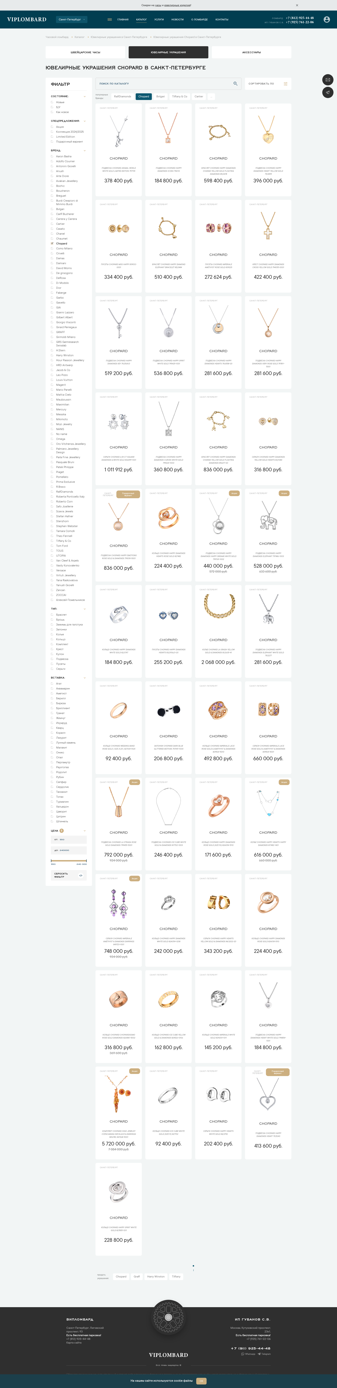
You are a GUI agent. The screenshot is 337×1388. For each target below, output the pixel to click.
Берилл (61, 698)
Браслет (61, 614)
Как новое (62, 112)
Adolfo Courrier (65, 161)
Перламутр (63, 762)
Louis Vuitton (64, 380)
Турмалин (62, 801)
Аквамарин (63, 688)
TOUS (59, 551)
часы (158, 5)
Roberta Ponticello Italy (70, 496)
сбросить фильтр (61, 875)
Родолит (61, 772)
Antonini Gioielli (66, 166)
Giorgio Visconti (66, 322)
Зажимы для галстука (69, 624)
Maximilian (62, 404)
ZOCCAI (61, 595)
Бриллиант (63, 708)
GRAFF (60, 332)
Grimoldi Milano (65, 337)
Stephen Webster (67, 526)
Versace (61, 570)
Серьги (60, 669)
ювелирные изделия (177, 5)
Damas (60, 258)
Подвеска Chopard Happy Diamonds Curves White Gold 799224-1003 (168, 460)
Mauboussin (63, 399)
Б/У (58, 107)
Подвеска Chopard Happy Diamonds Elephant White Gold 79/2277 (268, 653)
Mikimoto (62, 419)
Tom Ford (62, 546)
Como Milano (64, 248)
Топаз (59, 797)
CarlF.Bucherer (65, 214)
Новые (60, 102)
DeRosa (61, 278)
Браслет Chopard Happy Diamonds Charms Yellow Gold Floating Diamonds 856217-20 (218, 460)
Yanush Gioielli (65, 585)
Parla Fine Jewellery (68, 457)
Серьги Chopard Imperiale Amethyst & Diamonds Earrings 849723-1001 (118, 942)
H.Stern (60, 350)
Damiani (61, 263)
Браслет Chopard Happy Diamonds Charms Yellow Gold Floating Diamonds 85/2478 (218, 171)
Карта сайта (73, 1342)
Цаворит (61, 811)
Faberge (61, 293)
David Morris (64, 268)
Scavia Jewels (64, 511)
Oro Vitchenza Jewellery (71, 444)
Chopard (61, 243)
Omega (60, 439)
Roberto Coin (64, 501)
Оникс (60, 752)
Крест (60, 649)
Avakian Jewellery (67, 181)
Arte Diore (62, 176)
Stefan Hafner (64, 516)
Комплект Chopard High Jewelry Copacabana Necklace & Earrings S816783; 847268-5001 (119, 1134)
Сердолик (62, 787)
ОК (201, 1381)
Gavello (60, 302)
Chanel (60, 233)
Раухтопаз (62, 767)
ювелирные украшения (168, 52)
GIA (58, 307)
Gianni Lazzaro (65, 312)
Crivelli (60, 253)
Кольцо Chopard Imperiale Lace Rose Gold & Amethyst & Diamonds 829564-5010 (218, 749)
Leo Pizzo (62, 375)
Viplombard (27, 20)
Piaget (60, 472)
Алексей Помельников (70, 600)
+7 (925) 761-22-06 (300, 22)
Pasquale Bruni (65, 462)
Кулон (60, 654)
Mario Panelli (64, 390)
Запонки (61, 629)
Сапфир (61, 782)
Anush (60, 171)
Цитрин (61, 816)
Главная (122, 19)
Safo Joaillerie (64, 506)
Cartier (60, 224)
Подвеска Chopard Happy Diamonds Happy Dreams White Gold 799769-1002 (218, 557)
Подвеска (62, 659)
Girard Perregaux (66, 327)
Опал (59, 757)
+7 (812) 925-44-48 (300, 18)
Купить (118, 191)
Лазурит (61, 738)
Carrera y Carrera (66, 219)
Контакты (222, 19)
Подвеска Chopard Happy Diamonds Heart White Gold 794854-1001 (268, 1038)
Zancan (60, 590)
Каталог (141, 19)
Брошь (60, 619)
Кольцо (60, 639)
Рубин (60, 777)
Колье (60, 634)
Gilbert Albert (64, 317)
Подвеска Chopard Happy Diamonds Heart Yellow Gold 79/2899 (268, 171)
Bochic (60, 186)
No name (61, 434)
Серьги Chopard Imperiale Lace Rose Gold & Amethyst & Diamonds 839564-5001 (268, 749)
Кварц (60, 728)
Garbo (60, 297)
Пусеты (60, 664)
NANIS (60, 429)
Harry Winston (65, 355)
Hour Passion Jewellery (70, 360)
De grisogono (64, 273)
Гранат (60, 713)
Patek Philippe (65, 467)
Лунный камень (66, 742)
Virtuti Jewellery (66, 575)
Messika (61, 414)
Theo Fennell (64, 536)
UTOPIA (61, 555)
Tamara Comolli (65, 531)
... (211, 96)
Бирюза (61, 703)
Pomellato (62, 477)
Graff (137, 1276)
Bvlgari (60, 209)
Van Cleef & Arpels (67, 560)
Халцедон (62, 806)
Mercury (61, 409)
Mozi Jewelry (64, 424)
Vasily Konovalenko (67, 565)
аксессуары (251, 52)
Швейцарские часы (85, 52)
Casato (60, 229)
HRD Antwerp (64, 365)
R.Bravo (60, 487)
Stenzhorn (62, 521)
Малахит (61, 747)
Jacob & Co (63, 370)
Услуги (159, 19)
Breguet (61, 196)
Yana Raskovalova (67, 580)
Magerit (61, 385)
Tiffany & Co (63, 541)
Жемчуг (60, 718)
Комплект (62, 644)
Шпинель (62, 821)
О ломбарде (199, 19)
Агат (59, 683)
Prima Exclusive (65, 482)
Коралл (60, 733)
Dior (58, 288)
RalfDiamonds (64, 491)
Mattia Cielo (63, 394)
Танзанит (62, 792)
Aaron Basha (63, 156)
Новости (177, 19)
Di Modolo (62, 283)
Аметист (61, 693)
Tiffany (176, 1276)
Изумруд (61, 723)
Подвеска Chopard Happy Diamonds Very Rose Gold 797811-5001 (268, 364)
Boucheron (63, 191)
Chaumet (62, 238)
